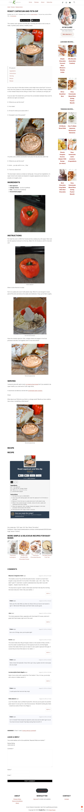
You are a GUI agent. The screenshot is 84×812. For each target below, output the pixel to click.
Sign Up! (35, 799)
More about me (67, 34)
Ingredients (13, 71)
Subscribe (49, 2)
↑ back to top (42, 790)
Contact (67, 799)
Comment (11, 748)
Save (39, 475)
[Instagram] (66, 2)
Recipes (36, 2)
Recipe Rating (11, 743)
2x (14, 482)
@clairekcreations (19, 516)
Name (10, 769)
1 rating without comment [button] (29, 730)
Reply (48, 593)
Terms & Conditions (17, 801)
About (42, 2)
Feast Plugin (52, 810)
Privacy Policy (17, 799)
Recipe (11, 78)
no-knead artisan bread (32, 384)
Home (30, 2)
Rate (33, 475)
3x (16, 482)
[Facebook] (62, 2)
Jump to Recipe (26, 20)
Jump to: (13, 68)
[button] (27, 471)
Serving (12, 76)
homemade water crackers (35, 390)
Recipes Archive (19, 6)
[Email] (69, 2)
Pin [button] (27, 475)
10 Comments (13, 16)
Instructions (13, 73)
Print (21, 475)
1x (11, 482)
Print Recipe (36, 20)
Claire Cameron (31, 478)
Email (9, 775)
